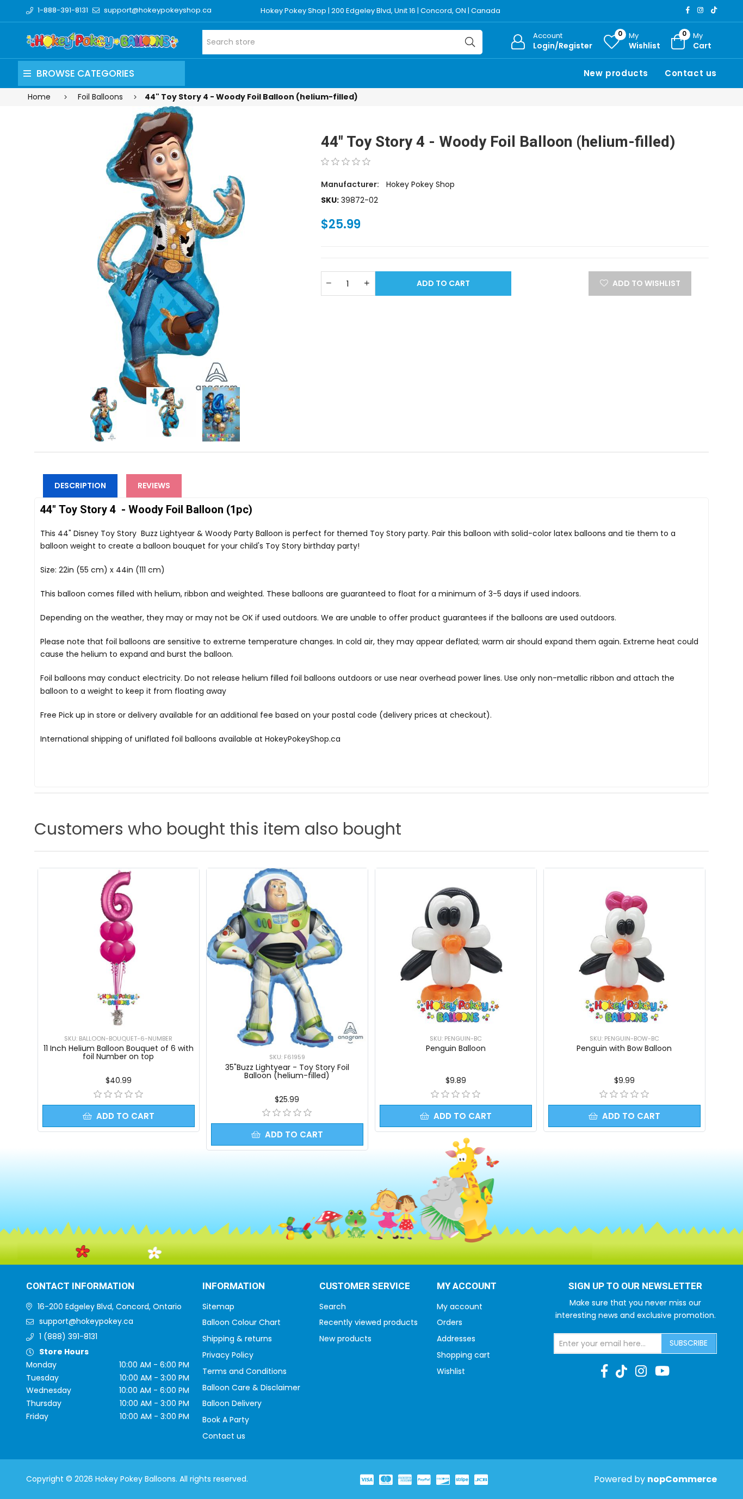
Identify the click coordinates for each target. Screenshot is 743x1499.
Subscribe (689, 1343)
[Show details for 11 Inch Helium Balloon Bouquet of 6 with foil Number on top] (118, 948)
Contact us (691, 73)
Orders (449, 1322)
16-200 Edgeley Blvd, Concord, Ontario (110, 1306)
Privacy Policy (227, 1354)
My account (459, 1306)
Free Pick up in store (78, 715)
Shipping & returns (237, 1338)
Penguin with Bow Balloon (624, 1048)
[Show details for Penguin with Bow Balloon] (624, 948)
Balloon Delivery (232, 1403)
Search (332, 1306)
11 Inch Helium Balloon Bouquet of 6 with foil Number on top (119, 1052)
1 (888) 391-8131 (68, 1336)
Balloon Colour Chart (241, 1322)
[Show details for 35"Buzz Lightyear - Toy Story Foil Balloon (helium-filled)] (287, 958)
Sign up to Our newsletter (635, 1286)
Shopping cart (463, 1354)
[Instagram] (700, 10)
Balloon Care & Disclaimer (251, 1387)
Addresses (456, 1338)
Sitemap (218, 1306)
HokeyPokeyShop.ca (302, 738)
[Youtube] (662, 1371)
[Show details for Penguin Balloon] (455, 948)
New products (616, 73)
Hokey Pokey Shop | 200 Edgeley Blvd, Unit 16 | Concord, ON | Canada (380, 10)
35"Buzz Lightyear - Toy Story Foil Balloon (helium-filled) (287, 1071)
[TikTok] (714, 10)
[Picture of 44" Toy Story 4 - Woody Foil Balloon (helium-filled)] (171, 255)
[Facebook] (688, 10)
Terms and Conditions (244, 1371)
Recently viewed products (368, 1322)
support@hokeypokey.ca (86, 1321)
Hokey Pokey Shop (420, 184)
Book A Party (225, 1419)
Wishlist (451, 1371)
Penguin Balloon (456, 1048)
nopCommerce (682, 1479)
